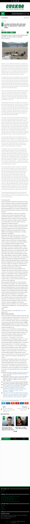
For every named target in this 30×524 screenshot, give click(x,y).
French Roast (4, 17)
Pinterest (3, 508)
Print (9, 32)
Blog (2, 492)
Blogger (17, 522)
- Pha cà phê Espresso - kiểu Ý (8, 500)
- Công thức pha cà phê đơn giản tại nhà (10, 501)
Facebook (6, 438)
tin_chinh (7, 400)
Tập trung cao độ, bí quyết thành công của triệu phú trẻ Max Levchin (8, 429)
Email (14, 32)
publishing (13, 337)
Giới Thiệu (3, 490)
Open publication (4, 337)
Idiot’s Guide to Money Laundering (11, 384)
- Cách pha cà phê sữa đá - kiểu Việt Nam (10, 496)
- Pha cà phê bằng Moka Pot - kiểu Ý (9, 498)
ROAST (24, 438)
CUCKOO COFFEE (9, 521)
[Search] (28, 14)
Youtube (3, 509)
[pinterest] (16, 1)
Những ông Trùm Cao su (21, 77)
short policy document (8, 381)
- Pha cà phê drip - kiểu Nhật (7, 497)
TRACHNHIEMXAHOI (14, 400)
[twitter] (14, 1)
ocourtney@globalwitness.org (17, 310)
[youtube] (18, 1)
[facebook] (12, 1)
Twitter (14, 438)
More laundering (19, 337)
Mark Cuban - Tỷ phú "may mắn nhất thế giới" (21, 428)
